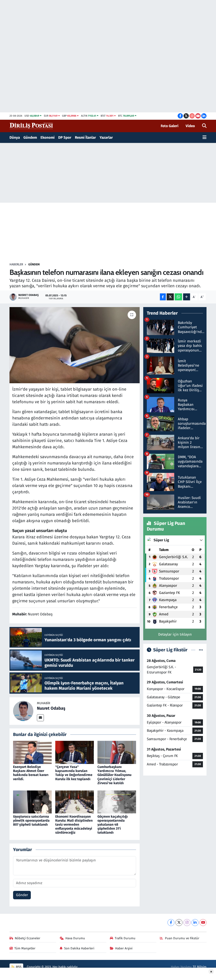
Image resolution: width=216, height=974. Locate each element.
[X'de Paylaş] (170, 296)
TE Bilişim (200, 967)
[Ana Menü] (204, 137)
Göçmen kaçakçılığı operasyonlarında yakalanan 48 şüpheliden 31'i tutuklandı (112, 824)
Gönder (22, 895)
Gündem (30, 137)
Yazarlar (106, 137)
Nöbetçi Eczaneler (27, 938)
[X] (179, 922)
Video (190, 126)
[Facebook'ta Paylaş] (163, 296)
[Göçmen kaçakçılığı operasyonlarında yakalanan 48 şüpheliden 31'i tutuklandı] (116, 802)
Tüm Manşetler (24, 948)
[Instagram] (187, 922)
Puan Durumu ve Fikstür (182, 938)
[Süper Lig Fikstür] (201, 650)
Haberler (16, 264)
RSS (18, 967)
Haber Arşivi (123, 948)
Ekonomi (47, 137)
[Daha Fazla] (186, 296)
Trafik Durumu (125, 938)
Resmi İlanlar (85, 137)
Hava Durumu (75, 938)
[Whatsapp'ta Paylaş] (178, 296)
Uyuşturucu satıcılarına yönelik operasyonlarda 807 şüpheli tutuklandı (31, 820)
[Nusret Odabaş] (23, 711)
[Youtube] (203, 922)
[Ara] (204, 126)
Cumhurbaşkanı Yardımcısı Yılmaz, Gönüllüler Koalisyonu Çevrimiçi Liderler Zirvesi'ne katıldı (114, 775)
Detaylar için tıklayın (175, 634)
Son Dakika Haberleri (79, 948)
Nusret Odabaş (51, 708)
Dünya (14, 137)
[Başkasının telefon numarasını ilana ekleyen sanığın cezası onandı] (74, 345)
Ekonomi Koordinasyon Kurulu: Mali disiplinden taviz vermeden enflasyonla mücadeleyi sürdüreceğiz (74, 824)
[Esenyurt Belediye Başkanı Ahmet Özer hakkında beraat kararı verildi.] (32, 752)
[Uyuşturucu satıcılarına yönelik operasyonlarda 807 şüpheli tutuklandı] (32, 802)
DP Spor (64, 137)
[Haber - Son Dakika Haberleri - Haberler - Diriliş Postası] (31, 126)
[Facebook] (170, 922)
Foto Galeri (169, 126)
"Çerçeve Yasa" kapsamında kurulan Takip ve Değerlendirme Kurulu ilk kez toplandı (73, 773)
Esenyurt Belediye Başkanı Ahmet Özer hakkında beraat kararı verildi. (31, 773)
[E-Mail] (40, 717)
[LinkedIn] (195, 922)
